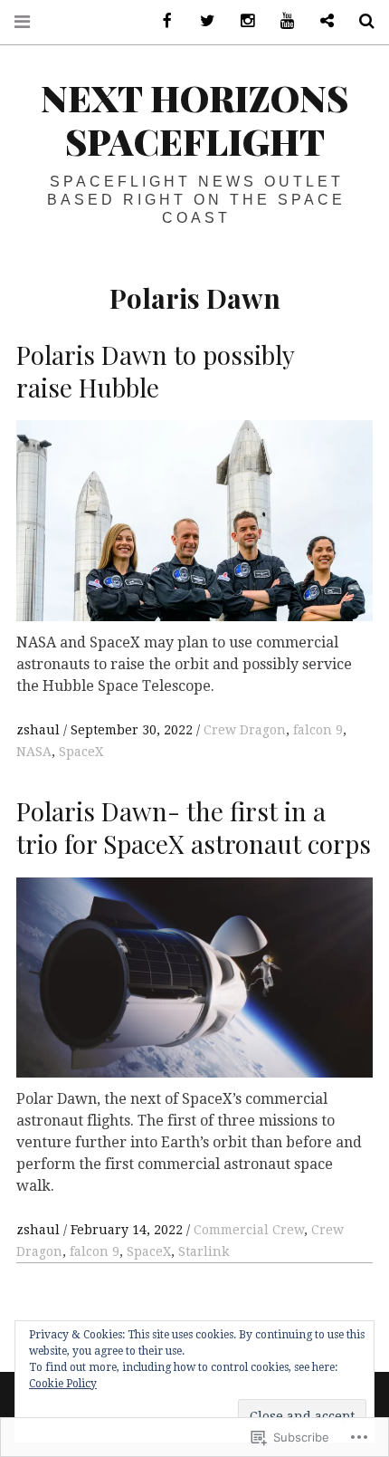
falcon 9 (318, 730)
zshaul (39, 730)
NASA (34, 751)
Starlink (203, 1251)
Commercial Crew (249, 1229)
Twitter (201, 21)
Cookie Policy (63, 1383)
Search (360, 21)
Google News (320, 21)
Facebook (161, 21)
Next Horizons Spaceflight (194, 119)
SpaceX (81, 751)
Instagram (241, 21)
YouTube (280, 21)
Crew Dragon (245, 730)
